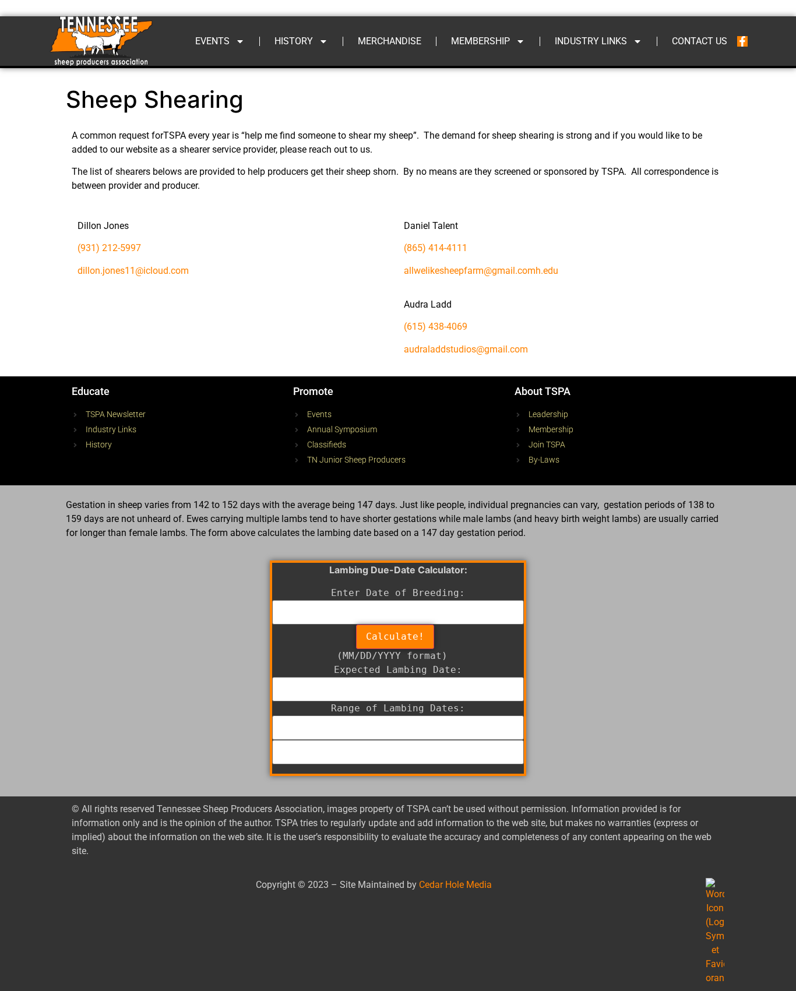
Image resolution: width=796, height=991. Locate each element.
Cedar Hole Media (455, 884)
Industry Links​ (591, 41)
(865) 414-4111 (435, 247)
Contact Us (699, 41)
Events (212, 41)
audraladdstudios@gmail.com (466, 349)
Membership (480, 41)
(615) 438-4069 (435, 326)
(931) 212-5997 (109, 247)
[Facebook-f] (742, 41)
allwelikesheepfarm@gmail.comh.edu (481, 270)
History (293, 41)
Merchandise (389, 41)
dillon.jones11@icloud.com (133, 270)
